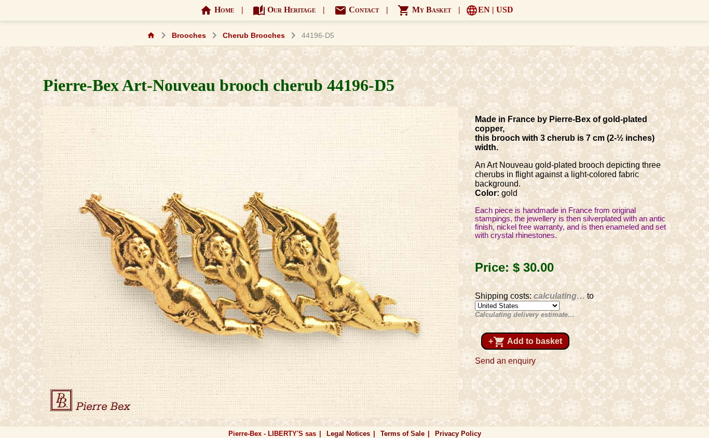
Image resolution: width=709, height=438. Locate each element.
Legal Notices (348, 433)
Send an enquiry (505, 360)
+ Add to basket (525, 342)
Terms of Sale (402, 433)
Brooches (189, 35)
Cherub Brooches (254, 35)
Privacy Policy (458, 433)
